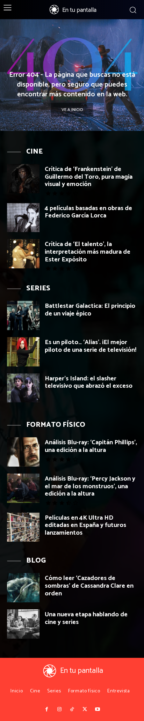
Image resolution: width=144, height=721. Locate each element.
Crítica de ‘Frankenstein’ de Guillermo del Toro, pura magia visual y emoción (88, 176)
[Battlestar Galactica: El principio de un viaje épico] (23, 315)
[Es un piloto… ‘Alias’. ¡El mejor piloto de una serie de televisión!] (23, 351)
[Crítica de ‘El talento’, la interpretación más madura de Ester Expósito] (23, 253)
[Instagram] (59, 709)
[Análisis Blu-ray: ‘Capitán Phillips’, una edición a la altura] (23, 452)
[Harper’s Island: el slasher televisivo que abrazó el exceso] (23, 388)
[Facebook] (46, 709)
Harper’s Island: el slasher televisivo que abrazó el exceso (88, 382)
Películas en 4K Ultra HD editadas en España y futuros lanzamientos (85, 525)
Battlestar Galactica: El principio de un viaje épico (90, 310)
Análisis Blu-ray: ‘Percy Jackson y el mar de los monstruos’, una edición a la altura (90, 486)
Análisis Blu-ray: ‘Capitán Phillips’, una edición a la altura (91, 446)
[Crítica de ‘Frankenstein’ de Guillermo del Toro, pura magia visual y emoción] (23, 178)
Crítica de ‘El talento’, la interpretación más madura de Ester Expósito (87, 252)
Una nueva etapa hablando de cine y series (86, 618)
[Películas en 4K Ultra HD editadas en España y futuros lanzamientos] (23, 527)
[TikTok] (72, 709)
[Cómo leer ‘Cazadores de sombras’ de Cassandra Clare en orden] (23, 587)
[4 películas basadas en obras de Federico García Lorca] (23, 217)
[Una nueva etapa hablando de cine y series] (23, 624)
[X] (84, 709)
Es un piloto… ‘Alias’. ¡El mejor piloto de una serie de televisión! (90, 346)
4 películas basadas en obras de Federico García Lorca (88, 212)
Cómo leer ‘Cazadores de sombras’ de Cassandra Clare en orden (89, 586)
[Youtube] (97, 709)
